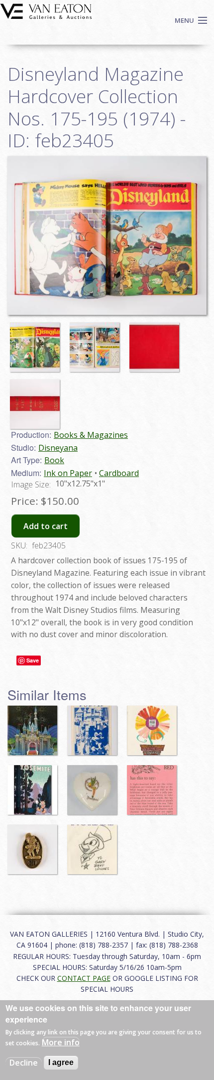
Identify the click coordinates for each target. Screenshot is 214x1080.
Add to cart (45, 526)
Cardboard (119, 473)
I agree (61, 1062)
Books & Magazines (91, 434)
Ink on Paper (68, 473)
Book (54, 460)
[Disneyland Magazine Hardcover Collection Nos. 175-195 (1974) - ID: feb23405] (37, 342)
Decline (23, 1062)
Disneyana (58, 447)
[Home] (46, 10)
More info (61, 1042)
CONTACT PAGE (83, 978)
